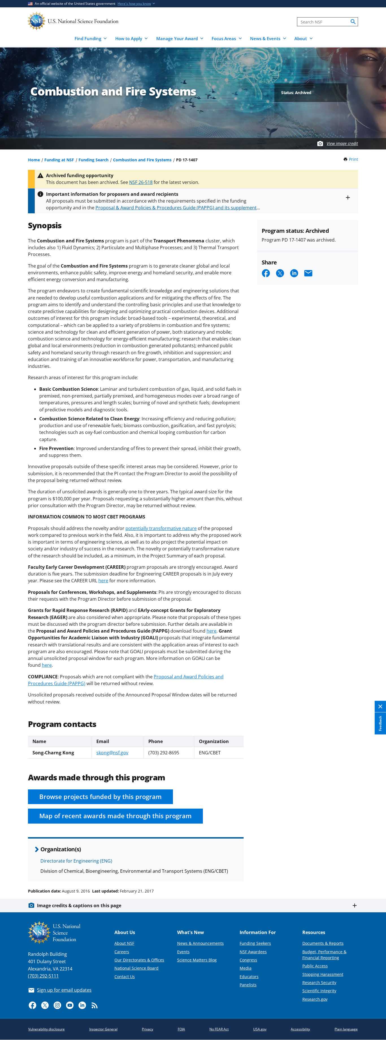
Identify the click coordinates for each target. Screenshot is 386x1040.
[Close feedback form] (380, 706)
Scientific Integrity (319, 990)
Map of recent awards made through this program (115, 815)
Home (34, 159)
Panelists (248, 984)
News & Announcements (200, 943)
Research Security (319, 982)
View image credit (342, 143)
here (103, 580)
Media (245, 968)
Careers (121, 951)
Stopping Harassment (322, 974)
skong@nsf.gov (112, 753)
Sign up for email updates (64, 990)
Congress (248, 960)
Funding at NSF (59, 159)
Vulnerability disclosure (46, 1029)
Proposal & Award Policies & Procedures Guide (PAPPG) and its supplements (177, 208)
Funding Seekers (255, 943)
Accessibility (300, 1029)
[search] (353, 21)
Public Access (315, 966)
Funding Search (94, 159)
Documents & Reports (323, 943)
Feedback (380, 723)
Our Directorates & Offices (139, 960)
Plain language (346, 1029)
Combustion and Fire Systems (142, 159)
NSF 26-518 (141, 182)
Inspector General (103, 1029)
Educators (249, 976)
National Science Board (136, 968)
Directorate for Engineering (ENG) (76, 861)
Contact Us (124, 976)
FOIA (181, 1029)
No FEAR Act (219, 1029)
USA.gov (259, 1029)
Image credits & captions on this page (79, 905)
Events (183, 951)
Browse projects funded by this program (100, 796)
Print (353, 159)
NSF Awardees (253, 951)
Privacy (147, 1029)
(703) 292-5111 (43, 976)
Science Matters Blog (197, 960)
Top (374, 870)
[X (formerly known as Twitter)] (44, 1005)
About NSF (124, 943)
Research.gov (315, 999)
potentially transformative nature (161, 528)
